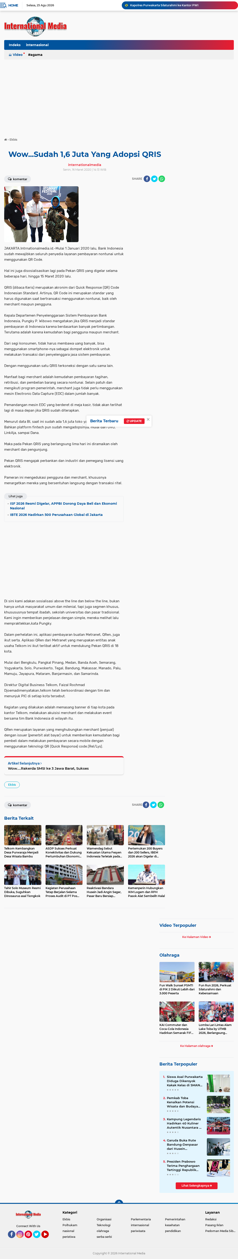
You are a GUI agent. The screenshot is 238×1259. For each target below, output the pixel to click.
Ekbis (12, 784)
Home (13, 5)
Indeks (14, 45)
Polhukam (70, 1225)
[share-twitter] (154, 179)
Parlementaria (141, 1219)
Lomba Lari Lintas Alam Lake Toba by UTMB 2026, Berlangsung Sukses (215, 1029)
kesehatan (172, 1225)
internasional (37, 45)
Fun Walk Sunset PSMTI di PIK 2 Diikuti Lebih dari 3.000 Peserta (177, 989)
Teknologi (103, 1225)
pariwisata (138, 1231)
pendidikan (173, 1231)
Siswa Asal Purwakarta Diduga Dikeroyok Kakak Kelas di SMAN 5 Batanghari (185, 1081)
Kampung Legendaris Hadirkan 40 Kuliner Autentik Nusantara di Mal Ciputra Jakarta (184, 1123)
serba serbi (104, 1237)
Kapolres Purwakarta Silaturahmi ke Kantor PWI (164, 5)
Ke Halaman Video (195, 937)
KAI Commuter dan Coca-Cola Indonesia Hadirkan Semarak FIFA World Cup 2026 (176, 1029)
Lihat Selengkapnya (196, 1185)
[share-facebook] (147, 179)
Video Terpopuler (177, 925)
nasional (68, 1231)
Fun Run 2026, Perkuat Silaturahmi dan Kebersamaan (215, 989)
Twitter (39, 1240)
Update (135, 421)
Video (18, 55)
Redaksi (210, 1219)
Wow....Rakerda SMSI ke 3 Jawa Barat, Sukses (48, 768)
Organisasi (104, 1219)
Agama (36, 55)
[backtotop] (119, 1204)
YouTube (48, 1240)
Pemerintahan (175, 1219)
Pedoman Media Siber (220, 1231)
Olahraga (169, 955)
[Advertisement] (119, 96)
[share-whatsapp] (162, 179)
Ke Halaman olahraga (195, 1046)
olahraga (103, 1231)
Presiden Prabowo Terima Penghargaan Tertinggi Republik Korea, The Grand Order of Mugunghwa (184, 1166)
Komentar (19, 179)
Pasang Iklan (214, 1225)
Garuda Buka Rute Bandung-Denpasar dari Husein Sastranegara (182, 1144)
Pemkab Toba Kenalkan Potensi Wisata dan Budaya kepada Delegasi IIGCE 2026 (184, 1102)
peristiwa (69, 1237)
